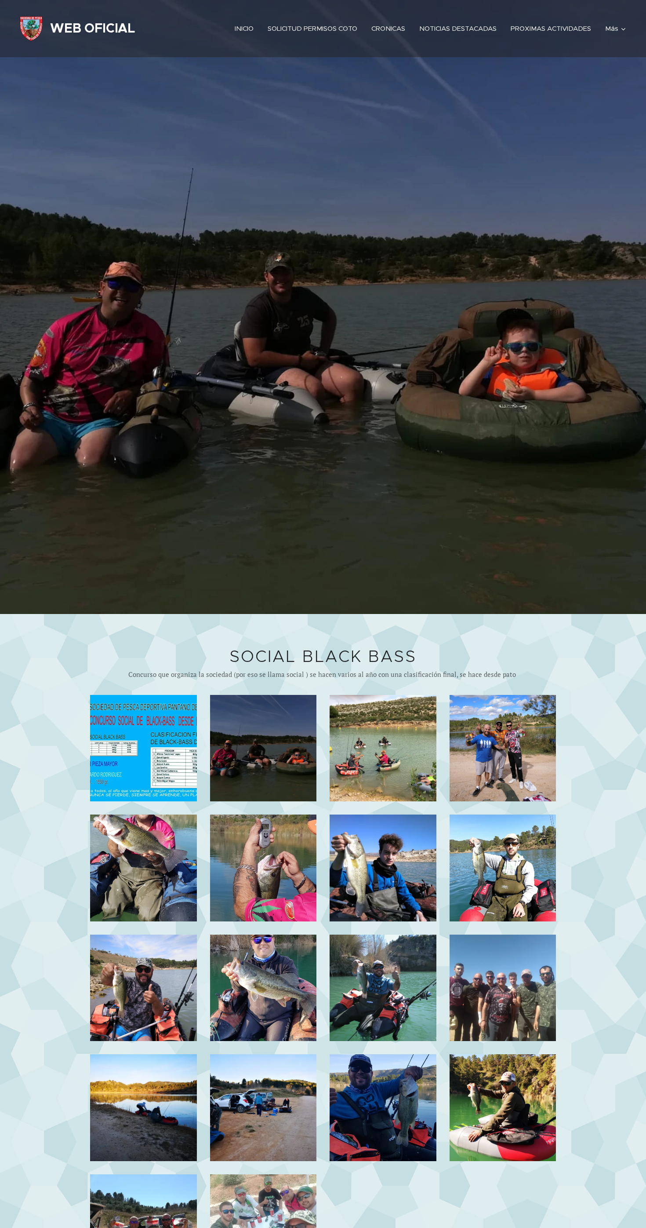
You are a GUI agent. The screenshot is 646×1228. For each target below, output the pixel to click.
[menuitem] (246, 29)
